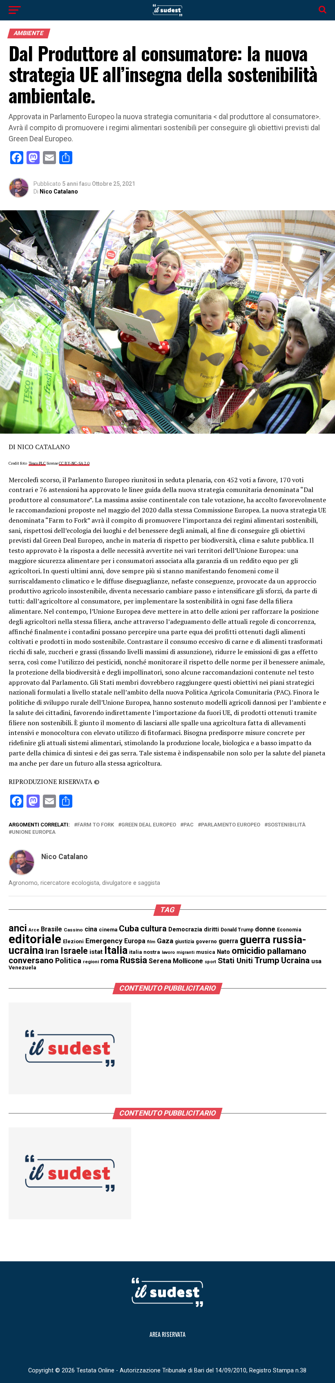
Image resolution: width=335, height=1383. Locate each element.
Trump (267, 960)
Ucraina (295, 960)
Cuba (129, 928)
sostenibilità (287, 825)
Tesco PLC (37, 463)
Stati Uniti (235, 960)
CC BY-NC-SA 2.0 (74, 463)
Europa (134, 941)
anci (18, 928)
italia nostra (144, 952)
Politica (68, 960)
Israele (74, 951)
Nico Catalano (59, 191)
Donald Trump (237, 930)
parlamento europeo (230, 825)
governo (206, 941)
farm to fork (95, 825)
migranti (185, 952)
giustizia (184, 941)
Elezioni (73, 941)
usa (316, 961)
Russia (133, 960)
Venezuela (22, 967)
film (151, 941)
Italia (115, 950)
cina (91, 929)
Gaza (165, 941)
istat (96, 951)
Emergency (104, 941)
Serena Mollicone (176, 961)
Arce (34, 930)
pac (188, 825)
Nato (223, 951)
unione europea (34, 832)
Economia (289, 930)
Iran (52, 951)
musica (205, 952)
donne (265, 929)
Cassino (73, 930)
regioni (91, 961)
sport (210, 961)
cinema (108, 929)
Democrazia (185, 929)
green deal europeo (148, 825)
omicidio (249, 951)
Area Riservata (167, 1334)
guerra (228, 941)
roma (109, 960)
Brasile (51, 929)
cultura (154, 928)
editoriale (35, 939)
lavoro (168, 952)
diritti (211, 929)
